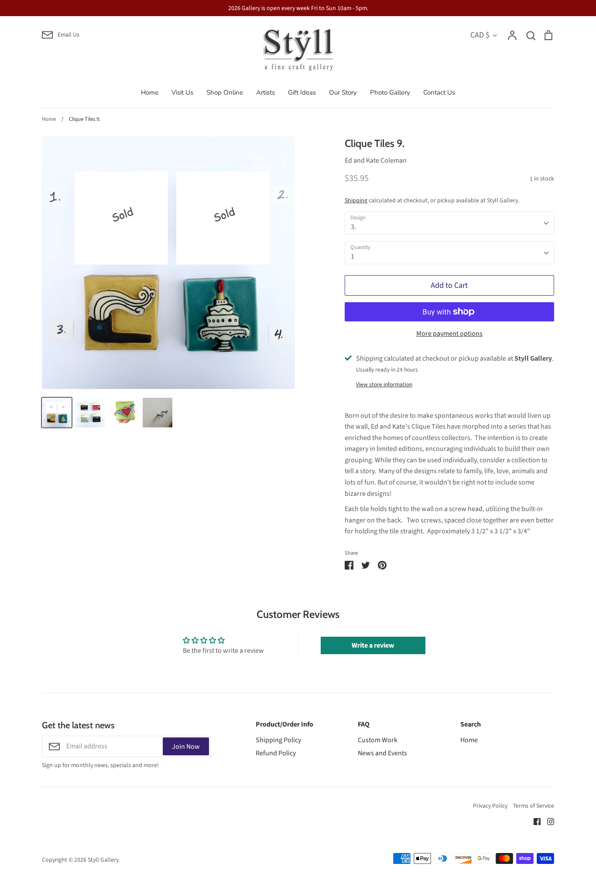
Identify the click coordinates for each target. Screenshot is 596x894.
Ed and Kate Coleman (376, 160)
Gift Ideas (302, 92)
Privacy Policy (490, 806)
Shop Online (224, 92)
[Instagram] (547, 821)
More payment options (449, 333)
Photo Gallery (390, 92)
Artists (265, 92)
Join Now (186, 746)
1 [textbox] (352, 256)
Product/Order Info (284, 724)
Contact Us (439, 92)
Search (470, 724)
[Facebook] (534, 821)
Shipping (356, 200)
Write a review (373, 645)
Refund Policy (276, 753)
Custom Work (377, 740)
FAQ (364, 724)
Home (149, 92)
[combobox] (449, 223)
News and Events (382, 753)
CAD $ (480, 35)
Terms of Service (533, 806)
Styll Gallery (103, 860)
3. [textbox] (353, 227)
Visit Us (182, 92)
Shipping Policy (278, 740)
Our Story (343, 92)
